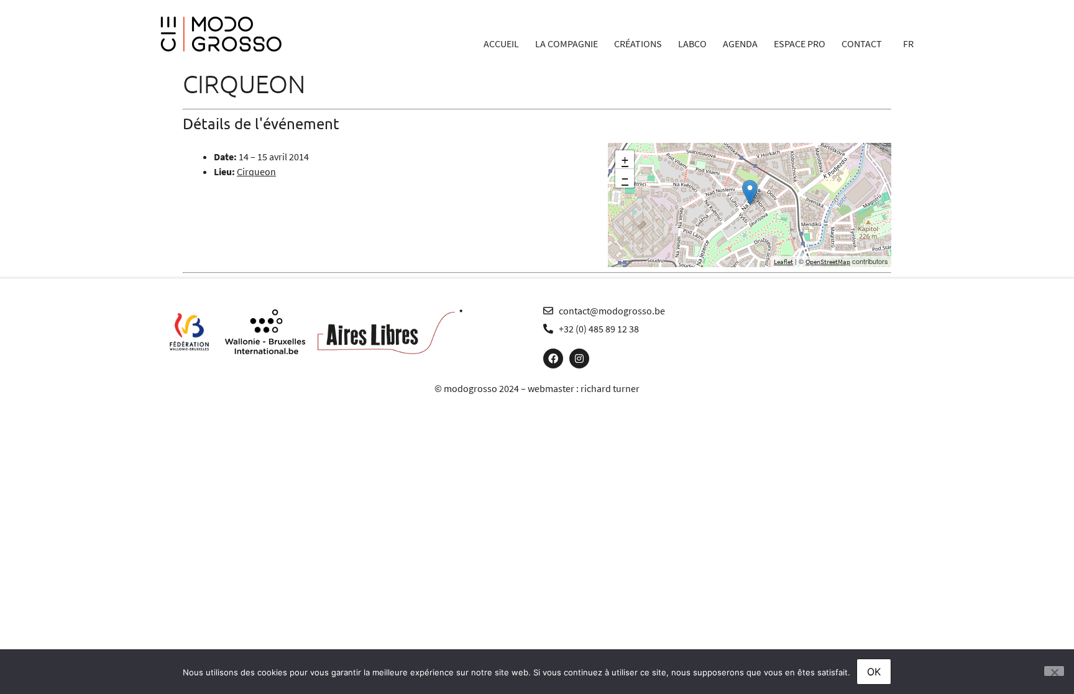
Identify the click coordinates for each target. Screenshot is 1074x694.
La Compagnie (566, 43)
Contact (862, 43)
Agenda (740, 43)
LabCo (692, 43)
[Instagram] (579, 358)
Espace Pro (799, 43)
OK (874, 671)
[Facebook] (553, 358)
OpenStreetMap (828, 261)
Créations (638, 43)
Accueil (501, 43)
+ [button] (625, 159)
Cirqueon (256, 171)
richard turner (610, 388)
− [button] (625, 178)
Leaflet (783, 261)
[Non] (1054, 671)
